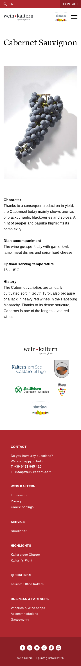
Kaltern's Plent (21, 560)
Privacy (16, 501)
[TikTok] (51, 647)
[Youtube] (37, 647)
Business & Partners (30, 599)
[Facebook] (22, 647)
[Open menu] (74, 17)
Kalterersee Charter (25, 554)
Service (18, 522)
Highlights (21, 545)
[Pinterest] (44, 647)
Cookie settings (22, 507)
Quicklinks (21, 575)
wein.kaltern (23, 486)
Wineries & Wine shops (28, 608)
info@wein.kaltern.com (33, 472)
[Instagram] (29, 647)
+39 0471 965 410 (27, 466)
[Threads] (58, 647)
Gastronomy (20, 619)
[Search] (5, 4)
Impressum (19, 495)
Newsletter (19, 531)
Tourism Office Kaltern (27, 584)
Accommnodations (24, 613)
